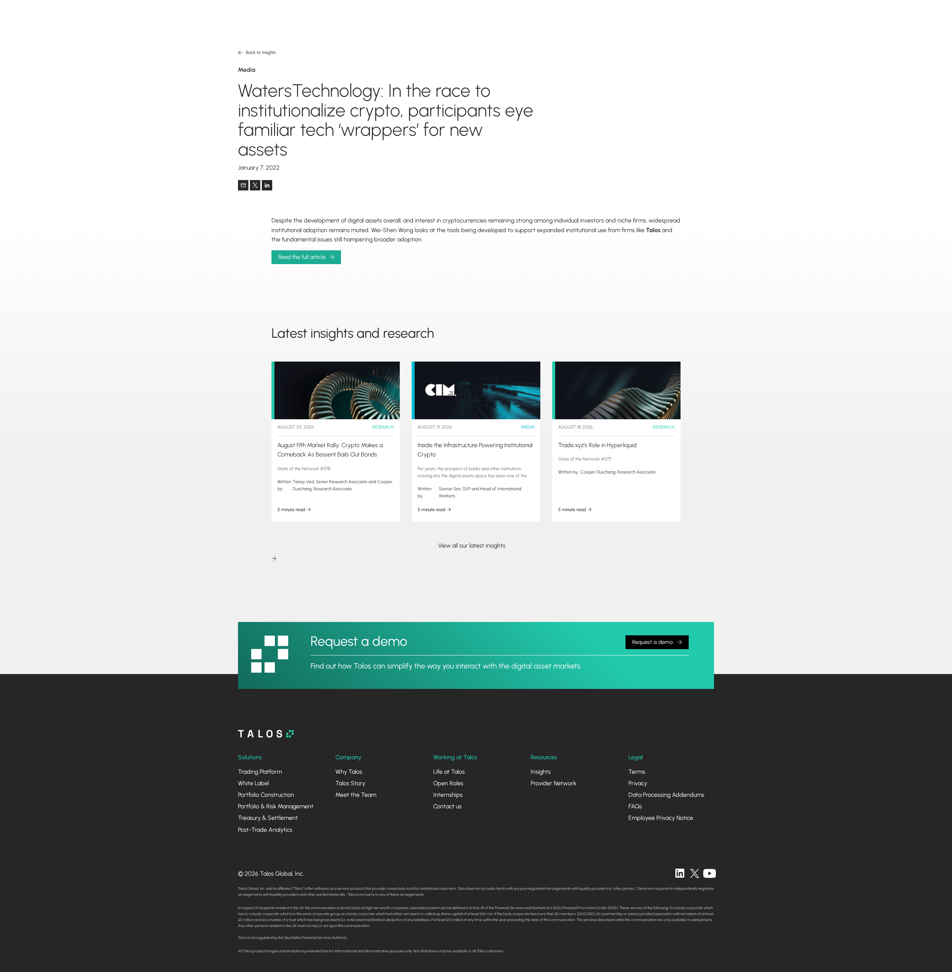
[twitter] (694, 873)
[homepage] (266, 734)
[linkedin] (679, 873)
